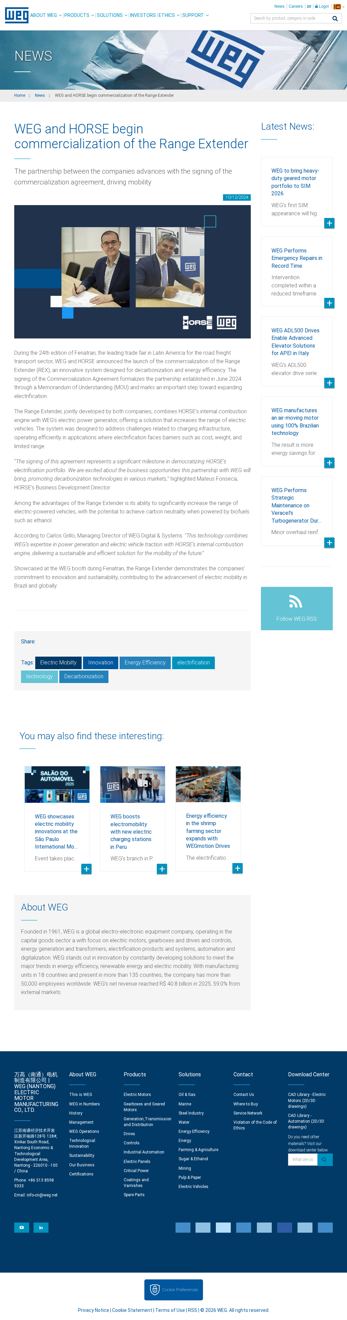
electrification (193, 662)
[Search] (335, 19)
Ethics (167, 15)
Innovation (100, 662)
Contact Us (243, 1094)
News (279, 6)
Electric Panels (137, 1161)
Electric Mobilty (58, 662)
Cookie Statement (132, 1310)
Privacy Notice (93, 1310)
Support (193, 15)
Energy (185, 1140)
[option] (57, 814)
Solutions (110, 15)
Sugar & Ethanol (193, 1159)
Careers (296, 6)
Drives (129, 1133)
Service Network (247, 1113)
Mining (185, 1168)
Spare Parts (134, 1194)
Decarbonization (83, 676)
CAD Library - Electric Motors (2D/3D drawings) (307, 1100)
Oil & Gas (187, 1094)
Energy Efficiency (145, 662)
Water (184, 1122)
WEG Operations (84, 1131)
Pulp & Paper (190, 1177)
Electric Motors (137, 1094)
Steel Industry (191, 1113)
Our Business (82, 1165)
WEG (14, 15)
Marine (185, 1104)
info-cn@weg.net (42, 1195)
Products (76, 15)
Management (81, 1122)
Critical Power (136, 1170)
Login (323, 6)
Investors (143, 15)
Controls (132, 1143)
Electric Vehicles (193, 1186)
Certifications (81, 1174)
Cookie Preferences (180, 1289)
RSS (192, 1310)
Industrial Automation (144, 1152)
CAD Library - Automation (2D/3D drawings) (306, 1121)
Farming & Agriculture (198, 1149)
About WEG (43, 15)
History (75, 1113)
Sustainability (81, 1155)
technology (39, 676)
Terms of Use (170, 1310)
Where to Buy (245, 1104)
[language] (339, 6)
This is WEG (80, 1094)
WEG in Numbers (84, 1104)
